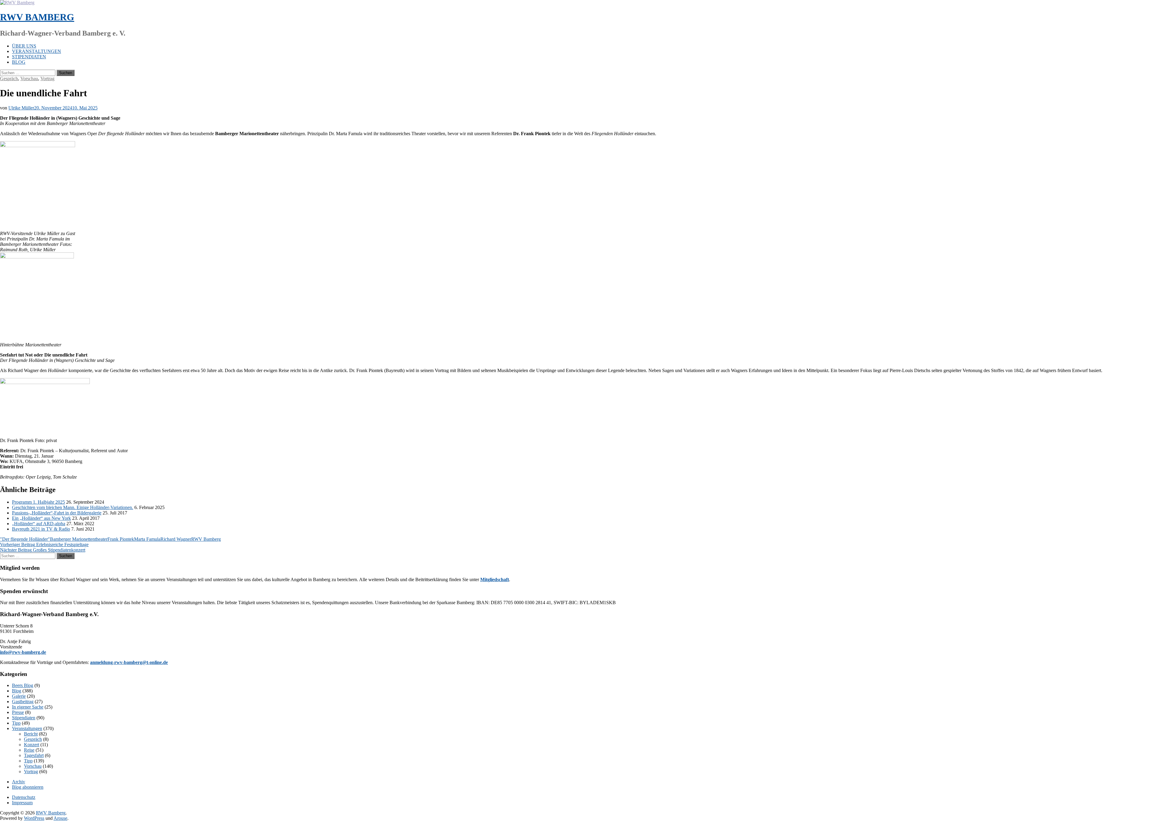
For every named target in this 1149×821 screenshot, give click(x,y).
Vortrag (47, 78)
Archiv (18, 781)
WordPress (34, 818)
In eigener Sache (27, 706)
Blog (18, 62)
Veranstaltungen (36, 51)
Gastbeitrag (23, 701)
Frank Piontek (120, 539)
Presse (18, 712)
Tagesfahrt (34, 755)
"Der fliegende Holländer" (25, 539)
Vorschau (29, 78)
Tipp (16, 723)
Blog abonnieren (27, 787)
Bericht (31, 733)
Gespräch (9, 78)
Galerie (19, 696)
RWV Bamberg (37, 17)
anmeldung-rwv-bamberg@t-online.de (129, 662)
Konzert (31, 744)
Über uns (24, 45)
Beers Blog (22, 685)
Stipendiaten (29, 56)
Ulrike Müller (21, 107)
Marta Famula (147, 539)
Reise (29, 750)
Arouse (60, 818)
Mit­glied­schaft (494, 579)
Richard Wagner (175, 539)
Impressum (22, 802)
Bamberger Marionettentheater (78, 539)
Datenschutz (23, 797)
